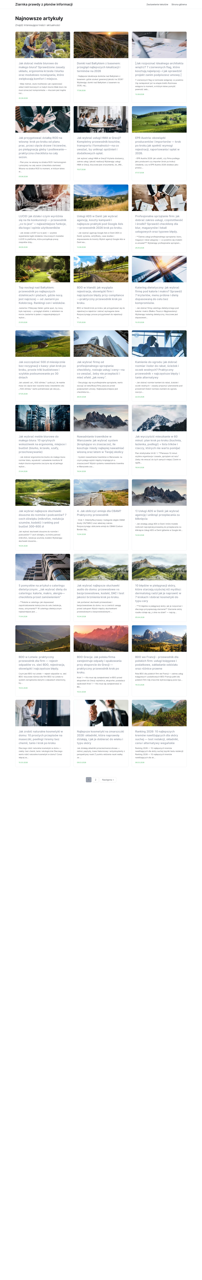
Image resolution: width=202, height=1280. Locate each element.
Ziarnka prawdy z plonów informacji (44, 4)
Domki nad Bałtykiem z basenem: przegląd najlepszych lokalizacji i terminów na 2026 (99, 67)
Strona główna (179, 4)
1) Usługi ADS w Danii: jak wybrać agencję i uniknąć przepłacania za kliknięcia (157, 514)
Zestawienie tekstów (157, 4)
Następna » (108, 779)
